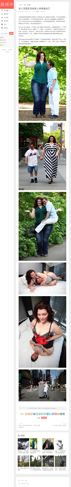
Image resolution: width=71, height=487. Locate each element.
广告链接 (7, 51)
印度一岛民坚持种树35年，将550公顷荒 (60, 469)
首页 (25, 4)
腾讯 (22, 480)
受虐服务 (44, 418)
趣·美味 (6, 21)
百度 (19, 480)
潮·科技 (6, 14)
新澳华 (7, 4)
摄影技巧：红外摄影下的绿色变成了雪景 (23, 451)
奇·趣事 (6, 10)
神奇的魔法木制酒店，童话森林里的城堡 (35, 469)
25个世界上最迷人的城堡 (59, 425)
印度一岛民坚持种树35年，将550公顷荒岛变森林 (29, 426)
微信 (3, 45)
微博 (3, 37)
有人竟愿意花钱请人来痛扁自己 (34, 8)
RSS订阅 (4, 42)
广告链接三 (3, 49)
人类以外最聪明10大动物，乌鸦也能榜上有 (48, 452)
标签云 (6, 28)
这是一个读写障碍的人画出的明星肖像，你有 (60, 452)
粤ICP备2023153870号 (23, 483)
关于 (5, 24)
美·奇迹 (6, 17)
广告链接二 (10, 49)
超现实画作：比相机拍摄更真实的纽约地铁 (47, 469)
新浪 (26, 480)
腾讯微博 (4, 40)
